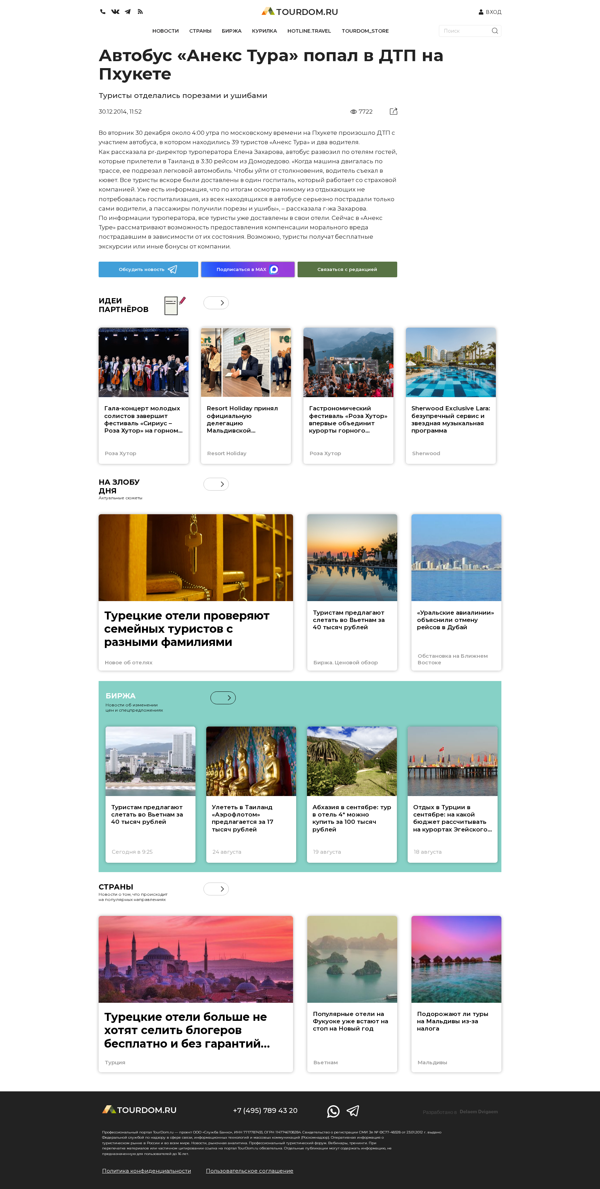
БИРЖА (232, 31)
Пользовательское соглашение (249, 1170)
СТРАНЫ (200, 31)
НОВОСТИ (165, 31)
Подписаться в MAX (241, 269)
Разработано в (460, 1112)
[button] (209, 302)
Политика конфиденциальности (146, 1170)
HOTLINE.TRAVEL (309, 31)
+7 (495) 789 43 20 (265, 1110)
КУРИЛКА (264, 31)
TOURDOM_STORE (365, 31)
